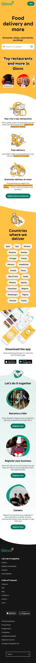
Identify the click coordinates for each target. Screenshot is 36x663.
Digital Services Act (8, 640)
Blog (3, 591)
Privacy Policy (6, 625)
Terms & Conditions (8, 621)
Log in (4, 603)
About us (5, 584)
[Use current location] (32, 47)
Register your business (9, 566)
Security (4, 599)
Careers (4, 562)
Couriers (4, 570)
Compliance (6, 632)
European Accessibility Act (10, 643)
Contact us (5, 595)
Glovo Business (7, 574)
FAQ (3, 588)
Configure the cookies (9, 636)
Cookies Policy (6, 629)
